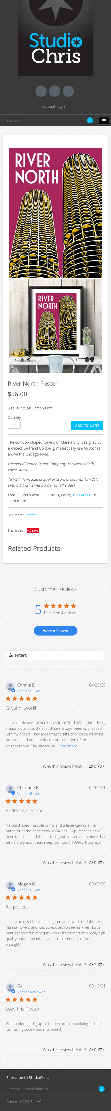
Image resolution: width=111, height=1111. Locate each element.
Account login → (55, 106)
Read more (68, 746)
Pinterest (54, 91)
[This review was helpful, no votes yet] (91, 766)
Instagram (68, 91)
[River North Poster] (55, 213)
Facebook (41, 91)
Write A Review (55, 630)
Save (35, 530)
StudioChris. (38, 1101)
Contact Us (82, 494)
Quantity (14, 417)
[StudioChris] (55, 72)
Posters (31, 515)
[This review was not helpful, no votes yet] (100, 766)
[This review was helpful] (91, 965)
